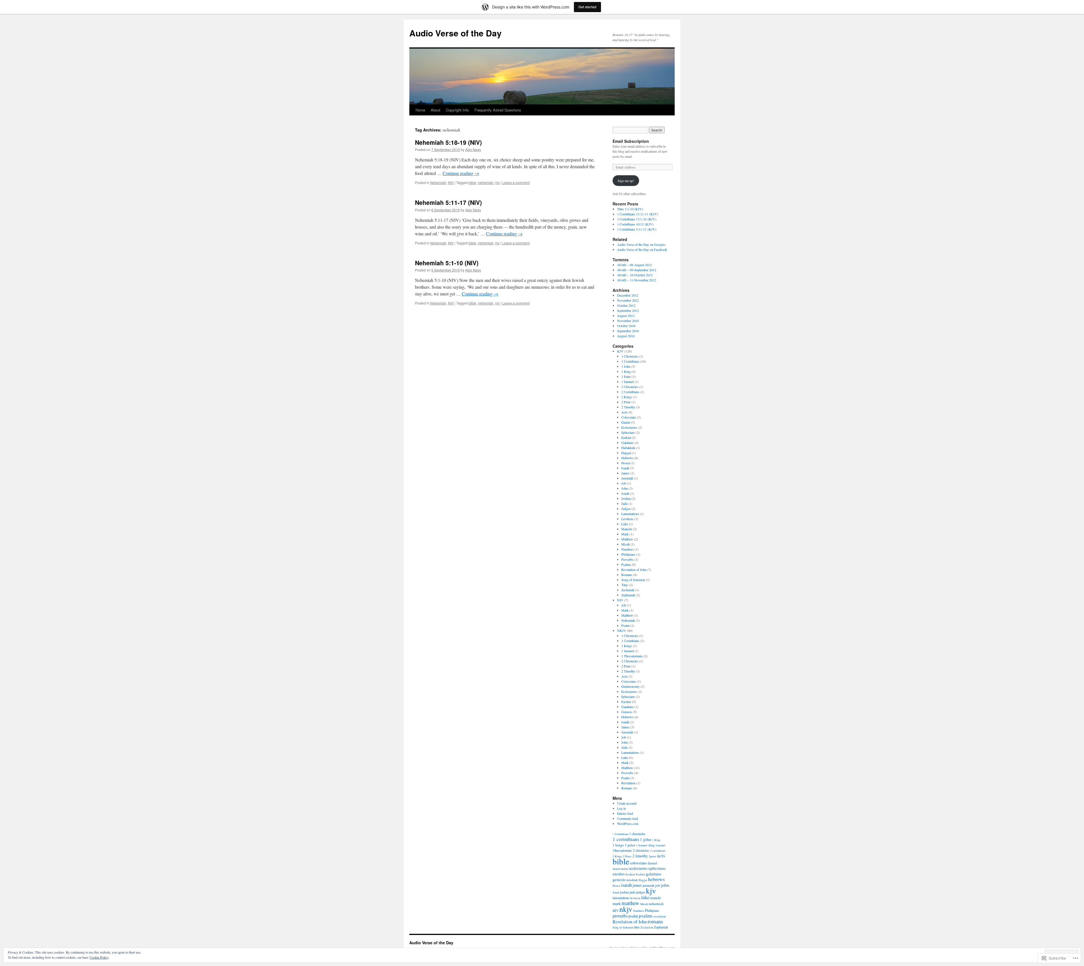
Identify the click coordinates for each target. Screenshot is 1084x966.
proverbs (620, 916)
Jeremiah (627, 478)
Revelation (628, 783)
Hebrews (627, 457)
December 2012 (627, 295)
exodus (619, 874)
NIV (451, 182)
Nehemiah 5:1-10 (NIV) (446, 263)
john (665, 885)
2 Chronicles (629, 386)
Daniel (625, 422)
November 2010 (628, 320)
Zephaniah (628, 595)
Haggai (626, 452)
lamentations (621, 897)
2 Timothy (628, 407)
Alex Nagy (473, 149)
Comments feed (627, 818)
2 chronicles (641, 850)
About (435, 110)
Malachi (626, 529)
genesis (619, 879)
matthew (630, 902)
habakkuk (632, 880)
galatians (653, 874)
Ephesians (628, 432)
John (624, 488)
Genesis (626, 711)
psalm (633, 916)
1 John (625, 366)
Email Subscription (631, 141)
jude (632, 892)
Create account (627, 803)
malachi (655, 897)
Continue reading (461, 173)
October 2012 (626, 305)
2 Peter (626, 402)
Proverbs (627, 559)
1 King (626, 371)
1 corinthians (626, 839)
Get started (587, 7)
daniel (652, 863)
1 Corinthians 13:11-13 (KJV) (637, 214)
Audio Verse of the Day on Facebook (642, 249)
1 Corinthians (630, 361)
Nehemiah (438, 182)
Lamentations (630, 513)
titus (637, 927)
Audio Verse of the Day (455, 33)
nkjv (625, 909)
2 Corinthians (630, 391)
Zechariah (627, 590)
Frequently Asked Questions (498, 110)
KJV (620, 351)
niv (497, 182)
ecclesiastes (638, 868)
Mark (625, 534)
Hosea (625, 463)
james (637, 885)
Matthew (627, 539)
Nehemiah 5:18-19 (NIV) (448, 142)
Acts (624, 412)
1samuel (660, 845)
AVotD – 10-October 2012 (635, 275)
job (657, 885)
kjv (651, 890)
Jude (624, 503)
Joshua (626, 498)
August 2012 (626, 315)
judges (640, 892)
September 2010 (628, 330)
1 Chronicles (629, 356)
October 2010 (626, 325)
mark (617, 903)
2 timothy (640, 855)
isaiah (626, 885)
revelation (660, 916)
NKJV (621, 630)
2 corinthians (657, 851)
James (625, 473)
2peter (652, 856)
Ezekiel (640, 874)
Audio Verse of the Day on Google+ (641, 244)
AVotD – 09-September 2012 (636, 270)
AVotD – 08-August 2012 (634, 264)
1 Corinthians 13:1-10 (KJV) (636, 219)
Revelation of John (633, 569)
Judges (626, 508)
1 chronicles (637, 833)
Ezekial (626, 437)
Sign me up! (626, 180)
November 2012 (628, 300)
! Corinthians (620, 834)
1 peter (630, 844)
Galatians (627, 442)
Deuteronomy (630, 686)
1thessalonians (622, 850)
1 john (645, 839)
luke (645, 897)
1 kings (618, 844)
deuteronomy (620, 869)
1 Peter (626, 376)
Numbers (627, 549)
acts (661, 855)
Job (623, 483)
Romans (626, 574)
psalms (646, 915)
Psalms (626, 564)
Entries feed (625, 813)
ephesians (657, 868)
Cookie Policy (99, 957)
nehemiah (485, 182)
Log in (621, 808)
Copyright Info (457, 110)
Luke (624, 524)
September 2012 (628, 310)
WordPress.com (627, 823)
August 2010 (626, 336)
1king (651, 845)
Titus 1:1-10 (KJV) (630, 209)
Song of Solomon (633, 579)
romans (655, 921)
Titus (624, 584)
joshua (624, 892)
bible (472, 182)
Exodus (626, 701)
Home (420, 110)
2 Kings (626, 397)
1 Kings (626, 645)
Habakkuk (628, 447)
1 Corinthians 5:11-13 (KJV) (636, 229)
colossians (638, 863)
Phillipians (628, 554)
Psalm (625, 625)
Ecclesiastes (629, 427)
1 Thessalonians (632, 656)
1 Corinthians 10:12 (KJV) (635, 224)
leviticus (635, 898)
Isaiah (625, 468)
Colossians (628, 417)
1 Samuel (627, 381)
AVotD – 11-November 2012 (636, 280)
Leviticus (627, 518)
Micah (625, 544)
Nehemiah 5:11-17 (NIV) (448, 202)
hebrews (656, 879)
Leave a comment (516, 182)
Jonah (625, 493)
